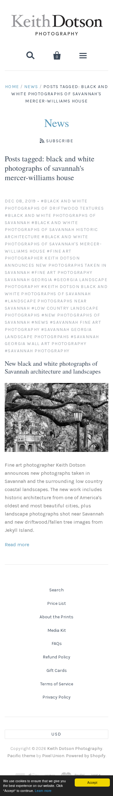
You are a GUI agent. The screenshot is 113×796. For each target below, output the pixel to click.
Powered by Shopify (85, 755)
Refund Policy (56, 657)
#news (40, 322)
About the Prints (56, 617)
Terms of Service (56, 684)
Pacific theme (21, 755)
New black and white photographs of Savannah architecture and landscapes (53, 367)
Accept (92, 782)
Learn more (43, 790)
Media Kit (56, 630)
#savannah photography (37, 350)
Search (56, 590)
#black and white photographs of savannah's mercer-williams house (53, 244)
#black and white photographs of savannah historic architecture (51, 230)
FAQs (56, 643)
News (31, 86)
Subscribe (59, 141)
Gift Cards (56, 670)
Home (12, 86)
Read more (17, 544)
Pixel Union (53, 755)
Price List (56, 603)
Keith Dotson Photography (74, 748)
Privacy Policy (56, 697)
